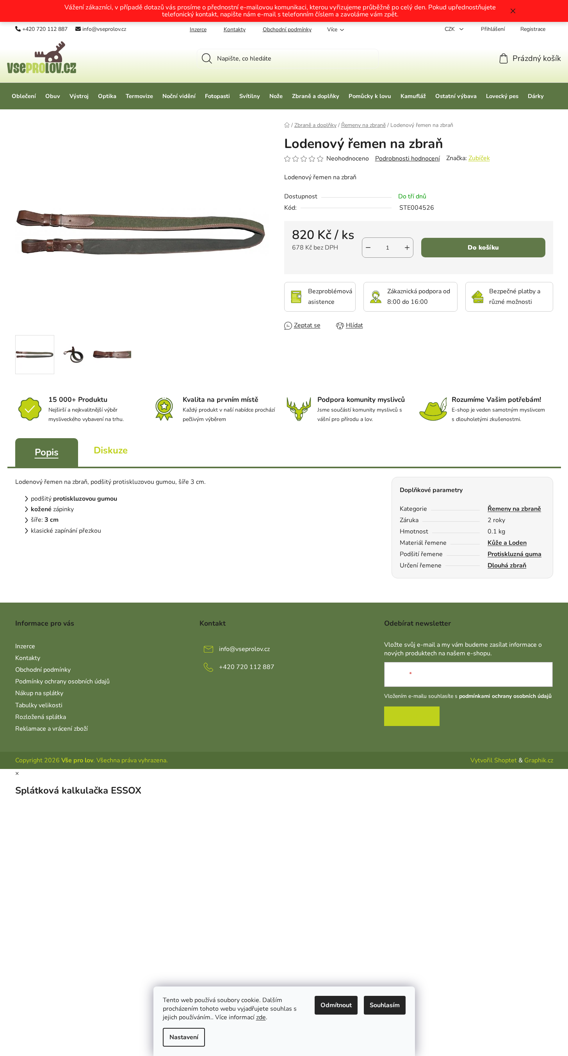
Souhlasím (385, 1005)
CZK (450, 29)
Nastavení (183, 1037)
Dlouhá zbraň (507, 565)
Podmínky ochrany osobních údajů (62, 681)
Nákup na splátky (39, 693)
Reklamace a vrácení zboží (51, 728)
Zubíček (479, 158)
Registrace (532, 29)
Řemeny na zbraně (514, 509)
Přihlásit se (411, 716)
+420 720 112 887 (45, 29)
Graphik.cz (538, 760)
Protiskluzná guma (514, 554)
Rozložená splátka (40, 717)
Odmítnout (336, 1005)
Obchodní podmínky (287, 29)
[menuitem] (24, 96)
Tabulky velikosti (38, 705)
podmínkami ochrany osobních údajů (505, 696)
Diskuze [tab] (111, 450)
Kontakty (235, 29)
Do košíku (483, 247)
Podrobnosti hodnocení (407, 158)
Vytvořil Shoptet (493, 760)
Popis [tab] (47, 452)
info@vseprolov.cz (104, 29)
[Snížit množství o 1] (368, 247)
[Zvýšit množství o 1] (407, 247)
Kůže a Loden (507, 543)
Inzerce (198, 29)
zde (261, 1017)
